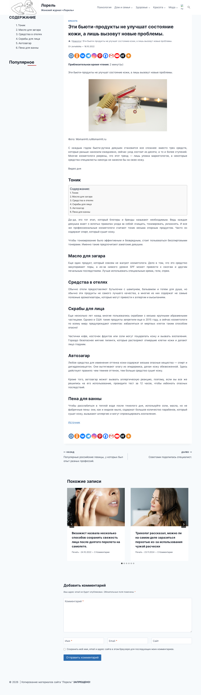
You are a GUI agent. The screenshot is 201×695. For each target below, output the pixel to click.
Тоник (75, 192)
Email (113, 640)
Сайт (156, 640)
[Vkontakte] (82, 55)
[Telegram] (88, 55)
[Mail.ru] (71, 55)
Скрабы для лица (82, 204)
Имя (68, 640)
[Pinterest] (99, 55)
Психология (104, 7)
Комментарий (74, 601)
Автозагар (78, 208)
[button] (189, 7)
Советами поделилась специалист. (170, 455)
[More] (128, 55)
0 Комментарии (101, 552)
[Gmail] (111, 55)
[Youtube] (117, 55)
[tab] (122, 563)
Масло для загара (82, 196)
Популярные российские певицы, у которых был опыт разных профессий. (93, 457)
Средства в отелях (82, 200)
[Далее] (183, 524)
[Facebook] (105, 55)
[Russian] (182, 7)
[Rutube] (122, 55)
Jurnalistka (76, 46)
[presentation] (96, 507)
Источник (74, 422)
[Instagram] (94, 55)
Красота (72, 21)
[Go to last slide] (71, 524)
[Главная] (69, 41)
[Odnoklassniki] (76, 55)
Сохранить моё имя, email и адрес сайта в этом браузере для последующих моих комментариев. (120, 649)
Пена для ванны (81, 211)
